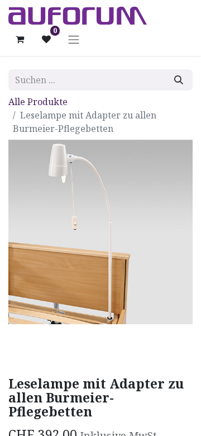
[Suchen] (179, 80)
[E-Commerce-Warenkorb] (19, 39)
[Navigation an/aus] (73, 39)
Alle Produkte (38, 102)
